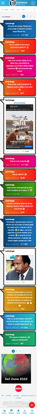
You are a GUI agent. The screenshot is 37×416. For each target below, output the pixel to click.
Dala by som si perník (18, 161)
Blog (18, 10)
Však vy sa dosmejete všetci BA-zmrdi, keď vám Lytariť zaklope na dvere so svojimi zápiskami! (20, 321)
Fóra (23, 10)
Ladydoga (22, 3)
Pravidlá (18, 398)
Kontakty (16, 396)
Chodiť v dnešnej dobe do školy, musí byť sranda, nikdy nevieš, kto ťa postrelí (19, 206)
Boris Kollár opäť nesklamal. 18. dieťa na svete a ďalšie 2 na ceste (19, 85)
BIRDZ (18, 388)
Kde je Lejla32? (18, 174)
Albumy (12, 10)
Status (7, 35)
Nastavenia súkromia (28, 396)
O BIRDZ (8, 396)
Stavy (6, 10)
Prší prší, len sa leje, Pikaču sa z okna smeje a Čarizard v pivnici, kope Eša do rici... (19, 29)
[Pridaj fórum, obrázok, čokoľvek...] (32, 405)
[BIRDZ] (2, 396)
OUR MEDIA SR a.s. (20, 402)
